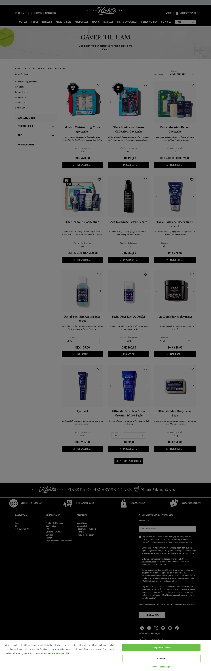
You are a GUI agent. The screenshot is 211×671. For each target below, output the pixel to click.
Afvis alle (161, 658)
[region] (105, 655)
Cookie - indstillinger (161, 667)
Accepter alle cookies (161, 647)
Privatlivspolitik (62, 653)
